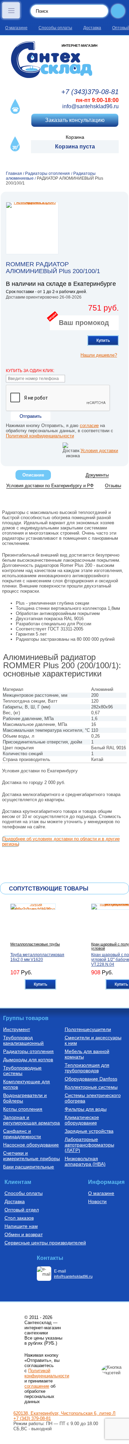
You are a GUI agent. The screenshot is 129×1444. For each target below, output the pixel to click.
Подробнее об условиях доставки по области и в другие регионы (61, 841)
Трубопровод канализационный (23, 1040)
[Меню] (11, 10)
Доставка (92, 27)
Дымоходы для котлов (28, 1059)
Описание (33, 475)
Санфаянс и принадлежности (22, 1133)
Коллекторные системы (91, 1087)
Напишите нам (21, 1226)
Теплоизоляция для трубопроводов (87, 1067)
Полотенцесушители (88, 1029)
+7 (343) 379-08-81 (32, 1418)
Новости (97, 1201)
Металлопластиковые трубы (35, 944)
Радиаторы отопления (28, 1051)
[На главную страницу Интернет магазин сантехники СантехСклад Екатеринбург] (64, 60)
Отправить (31, 416)
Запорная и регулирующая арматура (31, 1120)
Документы (97, 475)
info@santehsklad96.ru (90, 106)
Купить (103, 340)
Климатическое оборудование (82, 1120)
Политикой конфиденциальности (40, 435)
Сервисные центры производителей (45, 1242)
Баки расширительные (28, 1166)
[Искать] (118, 11)
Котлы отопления (22, 1109)
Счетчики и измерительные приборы (31, 1155)
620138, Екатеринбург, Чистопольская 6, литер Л (64, 1413)
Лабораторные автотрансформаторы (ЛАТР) (89, 1145)
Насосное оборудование (31, 1145)
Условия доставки (99, 450)
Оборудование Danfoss (91, 1079)
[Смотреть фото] (32, 228)
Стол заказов (19, 1218)
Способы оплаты (55, 27)
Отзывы (113, 485)
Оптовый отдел (21, 1209)
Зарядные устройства (89, 1131)
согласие (89, 425)
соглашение (36, 1386)
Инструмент (16, 1029)
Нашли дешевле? (98, 355)
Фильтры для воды (86, 1109)
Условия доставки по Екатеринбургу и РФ (50, 485)
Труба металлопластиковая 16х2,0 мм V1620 (37, 957)
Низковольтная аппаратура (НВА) (85, 1161)
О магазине (16, 27)
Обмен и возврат (23, 1234)
